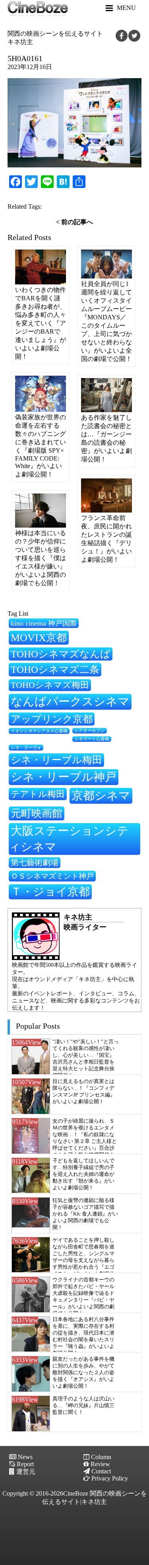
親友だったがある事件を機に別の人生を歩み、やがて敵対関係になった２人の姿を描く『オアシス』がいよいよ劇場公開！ (83, 1372)
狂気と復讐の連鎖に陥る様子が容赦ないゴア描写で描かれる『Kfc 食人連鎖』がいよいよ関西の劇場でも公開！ (85, 1214)
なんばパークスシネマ (70, 701)
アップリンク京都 (52, 719)
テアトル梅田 (38, 794)
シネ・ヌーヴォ (26, 747)
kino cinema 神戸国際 (44, 623)
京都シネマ (101, 795)
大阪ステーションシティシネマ (69, 838)
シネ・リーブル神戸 (63, 776)
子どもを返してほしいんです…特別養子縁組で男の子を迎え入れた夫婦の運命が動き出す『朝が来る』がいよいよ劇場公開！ (83, 1174)
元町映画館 (36, 813)
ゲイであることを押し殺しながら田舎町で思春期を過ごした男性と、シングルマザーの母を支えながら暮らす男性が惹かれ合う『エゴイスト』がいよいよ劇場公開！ (83, 1260)
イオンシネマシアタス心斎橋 (39, 730)
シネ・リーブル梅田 (56, 759)
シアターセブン (89, 730)
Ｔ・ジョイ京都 (50, 891)
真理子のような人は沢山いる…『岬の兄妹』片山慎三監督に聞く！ (83, 1405)
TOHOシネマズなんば (60, 654)
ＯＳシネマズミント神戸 (52, 876)
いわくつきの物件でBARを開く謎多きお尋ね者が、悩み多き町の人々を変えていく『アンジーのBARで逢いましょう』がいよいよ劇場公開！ (40, 323)
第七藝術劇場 (34, 862)
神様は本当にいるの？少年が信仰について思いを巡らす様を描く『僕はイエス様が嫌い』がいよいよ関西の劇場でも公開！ (40, 558)
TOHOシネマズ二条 (55, 669)
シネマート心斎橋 (91, 739)
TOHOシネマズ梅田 (50, 685)
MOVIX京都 (39, 637)
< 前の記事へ (74, 222)
